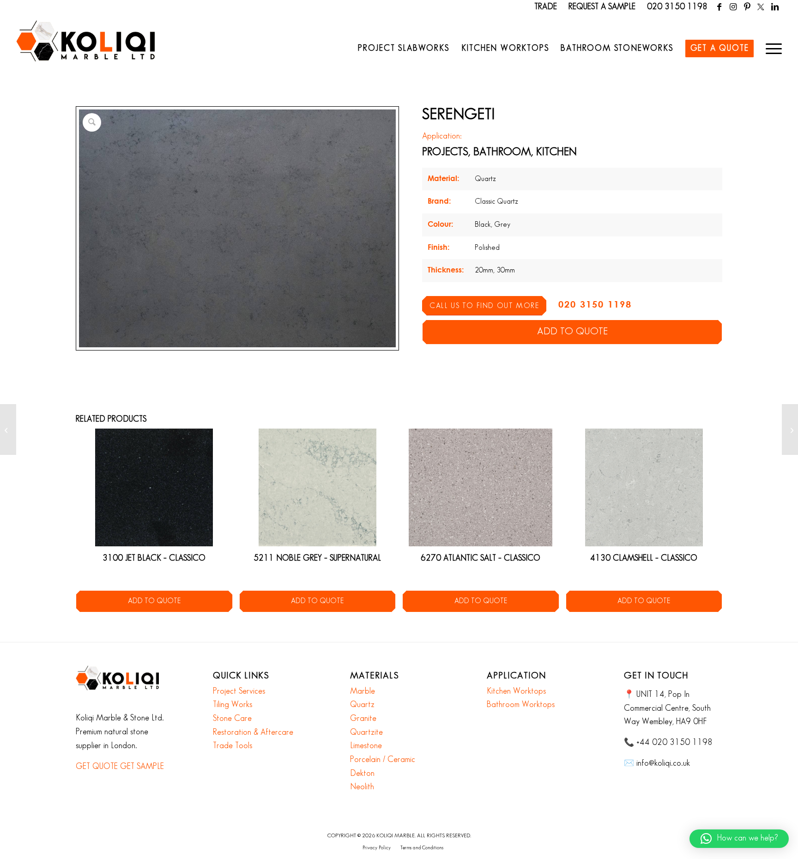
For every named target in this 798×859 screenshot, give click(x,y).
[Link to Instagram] (733, 7)
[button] (739, 838)
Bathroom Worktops (521, 704)
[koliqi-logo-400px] (85, 50)
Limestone (366, 746)
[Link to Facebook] (719, 7)
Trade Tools (232, 746)
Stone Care (232, 718)
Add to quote (572, 331)
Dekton (362, 773)
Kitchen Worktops (516, 691)
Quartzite (366, 732)
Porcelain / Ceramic (382, 759)
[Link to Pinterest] (747, 7)
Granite (363, 718)
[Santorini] (8, 429)
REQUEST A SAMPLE (601, 7)
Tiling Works (232, 704)
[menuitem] (403, 48)
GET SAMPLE (142, 766)
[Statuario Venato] (790, 429)
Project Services (239, 691)
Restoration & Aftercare (253, 732)
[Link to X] (761, 7)
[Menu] (771, 48)
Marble (362, 691)
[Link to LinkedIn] (775, 7)
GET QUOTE (97, 766)
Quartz (362, 704)
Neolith (362, 787)
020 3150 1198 (677, 7)
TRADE (545, 7)
